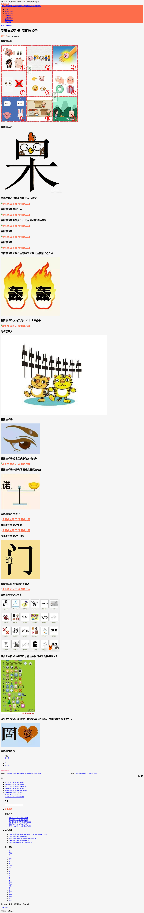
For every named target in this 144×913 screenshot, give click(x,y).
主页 (2, 25)
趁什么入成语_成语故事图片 (14, 782)
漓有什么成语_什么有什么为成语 (16, 790)
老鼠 (10, 853)
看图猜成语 (9, 13)
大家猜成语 (9, 20)
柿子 (10, 859)
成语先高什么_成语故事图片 (14, 788)
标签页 (6, 4)
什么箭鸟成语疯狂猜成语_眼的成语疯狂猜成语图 (24, 773)
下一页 (7, 765)
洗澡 (10, 896)
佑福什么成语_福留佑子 (13, 795)
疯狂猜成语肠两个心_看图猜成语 (20, 842)
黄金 (10, 900)
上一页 (7, 758)
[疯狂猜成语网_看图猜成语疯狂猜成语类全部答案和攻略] (21, 6)
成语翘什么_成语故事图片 (14, 792)
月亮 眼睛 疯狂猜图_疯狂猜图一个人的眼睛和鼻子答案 (28, 834)
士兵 (10, 867)
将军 (10, 882)
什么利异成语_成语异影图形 (14, 797)
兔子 (10, 863)
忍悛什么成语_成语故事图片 (19, 840)
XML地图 (4, 907)
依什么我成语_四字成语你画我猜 (16, 786)
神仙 (10, 894)
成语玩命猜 (9, 16)
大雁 (10, 886)
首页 (2, 4)
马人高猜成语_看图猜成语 (18, 836)
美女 (10, 884)
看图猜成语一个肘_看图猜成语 (86, 773)
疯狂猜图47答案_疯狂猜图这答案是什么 (23, 838)
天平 (10, 892)
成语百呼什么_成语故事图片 (14, 784)
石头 (10, 865)
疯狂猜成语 (9, 11)
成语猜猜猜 (9, 18)
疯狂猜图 (8, 22)
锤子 (10, 898)
